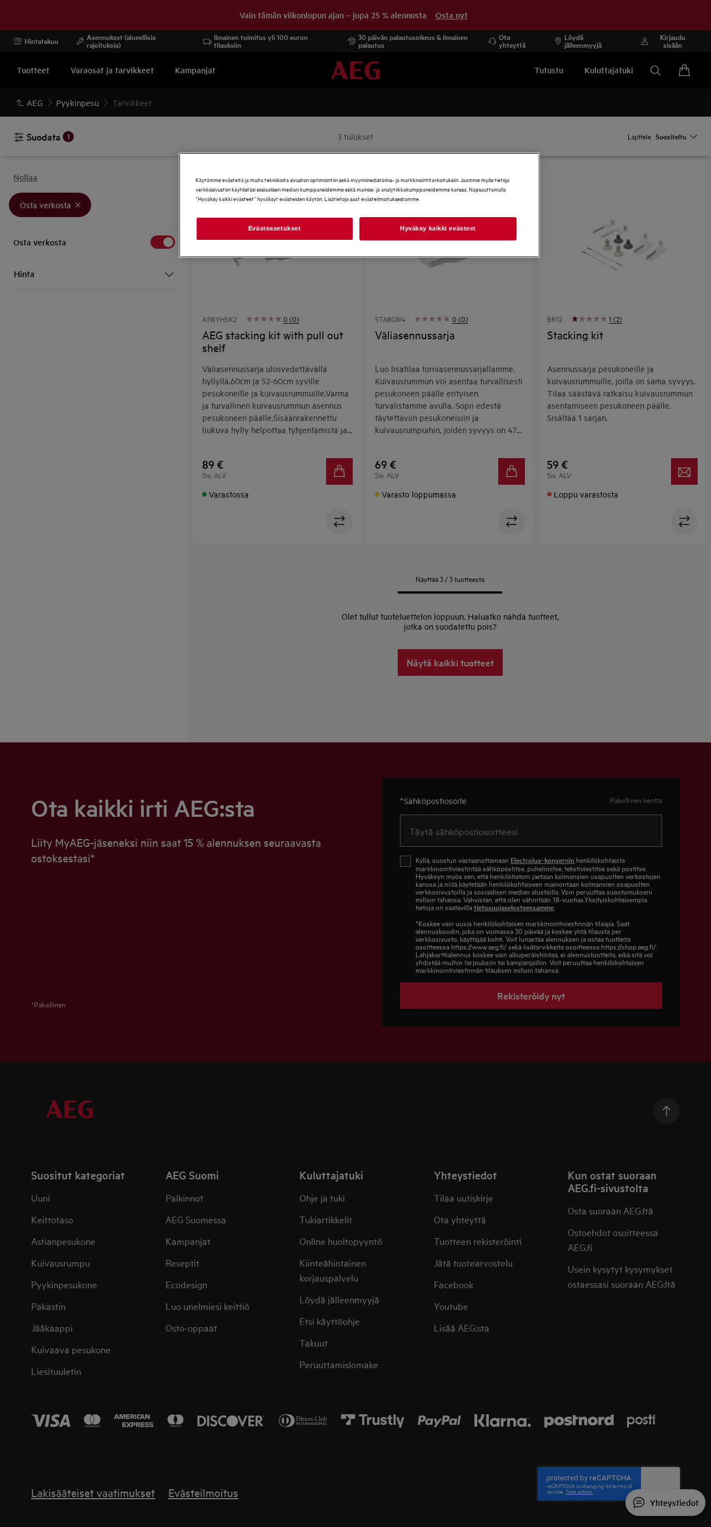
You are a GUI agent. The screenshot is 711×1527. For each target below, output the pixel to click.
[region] (359, 205)
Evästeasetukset (274, 228)
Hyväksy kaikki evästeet (438, 228)
